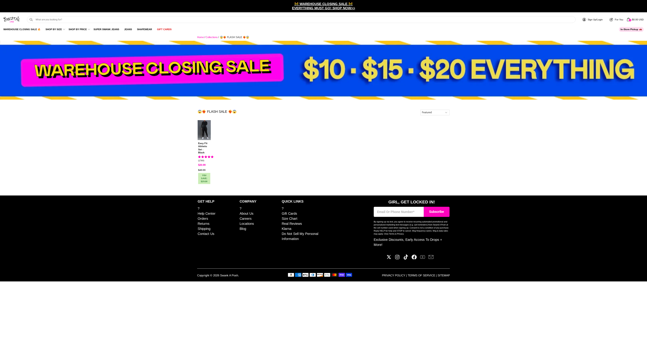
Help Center (206, 213)
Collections (212, 37)
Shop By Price (78, 29)
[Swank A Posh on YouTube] (422, 258)
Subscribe (436, 212)
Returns (203, 223)
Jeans (128, 29)
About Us (246, 213)
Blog (243, 229)
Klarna (286, 229)
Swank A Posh (229, 275)
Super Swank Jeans (106, 29)
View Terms (389, 234)
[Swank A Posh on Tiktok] (405, 258)
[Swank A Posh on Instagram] (397, 258)
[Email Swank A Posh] (431, 258)
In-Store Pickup (629, 29)
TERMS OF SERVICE (422, 275)
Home (200, 37)
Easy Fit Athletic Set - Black (202, 148)
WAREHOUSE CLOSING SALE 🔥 (21, 29)
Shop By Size (53, 29)
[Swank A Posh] (11, 19)
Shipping (204, 229)
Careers (246, 218)
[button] (205, 156)
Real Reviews (292, 223)
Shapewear (144, 29)
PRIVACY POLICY (394, 275)
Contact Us (206, 234)
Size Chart (289, 218)
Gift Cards (164, 29)
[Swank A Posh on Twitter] (388, 258)
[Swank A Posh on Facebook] (414, 258)
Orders (203, 218)
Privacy (400, 234)
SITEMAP (444, 275)
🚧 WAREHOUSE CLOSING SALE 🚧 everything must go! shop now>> (323, 6)
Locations (247, 223)
